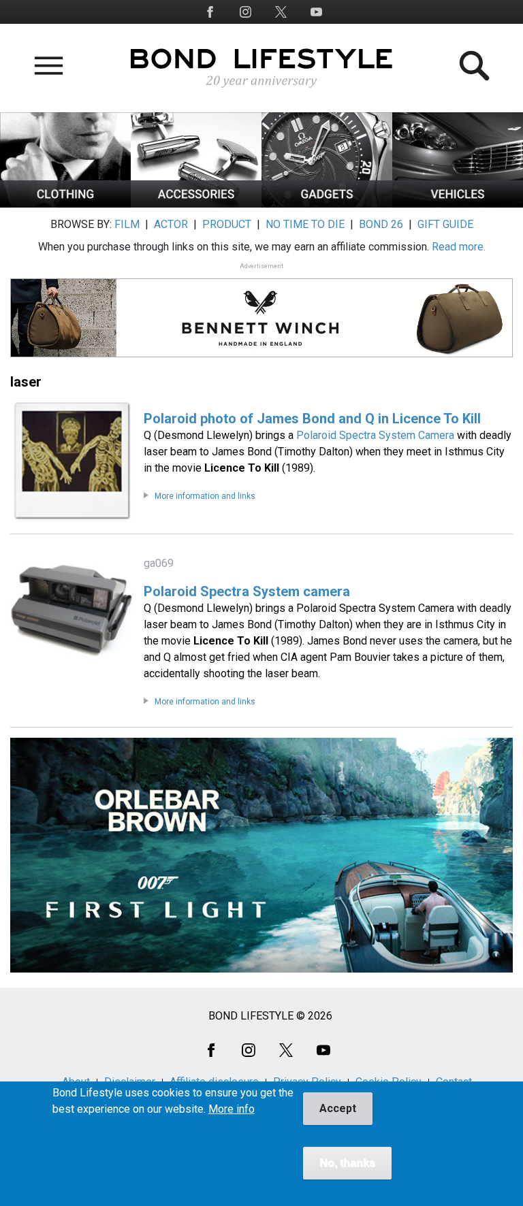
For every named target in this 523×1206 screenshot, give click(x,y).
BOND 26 (381, 224)
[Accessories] (196, 203)
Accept (337, 1108)
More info (231, 1109)
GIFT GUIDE (445, 224)
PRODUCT (226, 224)
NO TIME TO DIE (305, 224)
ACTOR (171, 224)
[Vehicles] (457, 203)
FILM (127, 224)
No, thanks (347, 1163)
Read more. (459, 246)
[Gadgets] (327, 203)
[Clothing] (65, 203)
